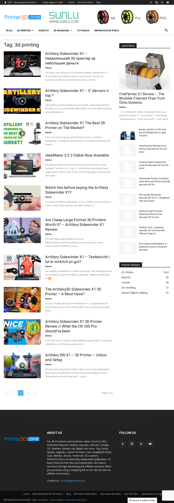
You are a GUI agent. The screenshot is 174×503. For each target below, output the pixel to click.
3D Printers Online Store (85, 493)
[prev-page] (7, 393)
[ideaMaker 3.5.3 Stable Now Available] (22, 165)
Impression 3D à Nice (106, 30)
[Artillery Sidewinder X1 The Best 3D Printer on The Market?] (22, 133)
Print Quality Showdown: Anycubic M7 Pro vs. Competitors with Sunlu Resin (154, 198)
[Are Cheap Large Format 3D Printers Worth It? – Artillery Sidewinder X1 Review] (22, 230)
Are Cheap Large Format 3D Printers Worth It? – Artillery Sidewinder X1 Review (75, 225)
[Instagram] (156, 2)
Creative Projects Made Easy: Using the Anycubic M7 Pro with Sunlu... (154, 165)
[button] (166, 30)
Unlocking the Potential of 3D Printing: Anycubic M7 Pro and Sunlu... (153, 149)
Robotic (44, 30)
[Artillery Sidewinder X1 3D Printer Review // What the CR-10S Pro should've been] (22, 332)
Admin (48, 67)
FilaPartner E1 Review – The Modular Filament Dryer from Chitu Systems (142, 98)
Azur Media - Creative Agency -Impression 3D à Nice (62, 499)
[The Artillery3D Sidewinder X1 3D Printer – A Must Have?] (22, 299)
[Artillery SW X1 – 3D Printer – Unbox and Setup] (22, 365)
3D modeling (61, 30)
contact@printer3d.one (72, 480)
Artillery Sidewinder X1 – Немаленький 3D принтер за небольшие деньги (70, 58)
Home (71, 2)
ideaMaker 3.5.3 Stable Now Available (77, 155)
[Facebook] (150, 2)
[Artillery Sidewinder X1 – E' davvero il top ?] (22, 101)
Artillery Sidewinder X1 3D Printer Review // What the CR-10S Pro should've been (73, 326)
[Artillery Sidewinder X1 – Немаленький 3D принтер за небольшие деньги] (22, 64)
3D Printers (24, 30)
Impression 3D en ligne (152, 493)
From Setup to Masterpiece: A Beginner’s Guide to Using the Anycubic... (153, 247)
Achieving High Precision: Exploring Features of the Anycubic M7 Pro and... (151, 214)
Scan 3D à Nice (131, 493)
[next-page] (35, 393)
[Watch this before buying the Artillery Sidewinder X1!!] (22, 198)
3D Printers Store (85, 2)
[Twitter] (162, 2)
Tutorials (83, 30)
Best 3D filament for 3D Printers (48, 493)
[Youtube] (167, 2)
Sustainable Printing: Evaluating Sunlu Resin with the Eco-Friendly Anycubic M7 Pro (154, 181)
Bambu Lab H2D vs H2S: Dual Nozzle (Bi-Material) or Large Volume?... (152, 132)
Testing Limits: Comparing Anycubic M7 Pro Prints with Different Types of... (152, 230)
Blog (98, 2)
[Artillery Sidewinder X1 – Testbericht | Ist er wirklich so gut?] (22, 267)
